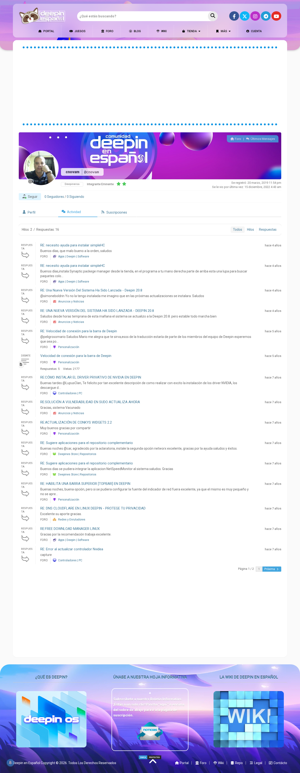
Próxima (270, 569)
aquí (163, 704)
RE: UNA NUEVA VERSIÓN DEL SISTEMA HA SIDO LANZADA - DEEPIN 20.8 (97, 311)
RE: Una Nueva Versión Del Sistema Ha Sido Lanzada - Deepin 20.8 (91, 290)
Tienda (191, 31)
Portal (48, 31)
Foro (109, 31)
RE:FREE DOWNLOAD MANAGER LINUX (70, 529)
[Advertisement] (150, 86)
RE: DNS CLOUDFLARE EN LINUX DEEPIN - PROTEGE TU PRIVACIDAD (93, 508)
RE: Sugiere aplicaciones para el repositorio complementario (86, 443)
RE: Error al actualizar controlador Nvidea (71, 549)
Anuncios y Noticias (71, 301)
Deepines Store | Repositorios (77, 454)
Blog (137, 31)
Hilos (250, 229)
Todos (237, 229)
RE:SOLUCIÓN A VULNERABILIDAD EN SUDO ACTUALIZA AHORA (90, 402)
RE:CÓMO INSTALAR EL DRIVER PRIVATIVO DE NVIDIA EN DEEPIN (90, 377)
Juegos (80, 31)
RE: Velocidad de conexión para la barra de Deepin (78, 331)
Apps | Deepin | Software (73, 256)
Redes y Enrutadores (71, 519)
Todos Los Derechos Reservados (92, 763)
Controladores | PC (70, 393)
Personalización (68, 347)
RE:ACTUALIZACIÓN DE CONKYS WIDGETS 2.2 (76, 422)
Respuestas (268, 229)
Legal (258, 763)
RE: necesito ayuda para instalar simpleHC (72, 245)
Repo (238, 763)
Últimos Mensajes (262, 139)
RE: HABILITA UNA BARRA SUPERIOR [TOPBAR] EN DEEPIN (85, 484)
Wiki (164, 31)
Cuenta (256, 31)
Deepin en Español (26, 763)
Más (223, 31)
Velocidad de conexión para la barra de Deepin (75, 356)
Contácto (280, 763)
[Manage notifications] (10, 762)
